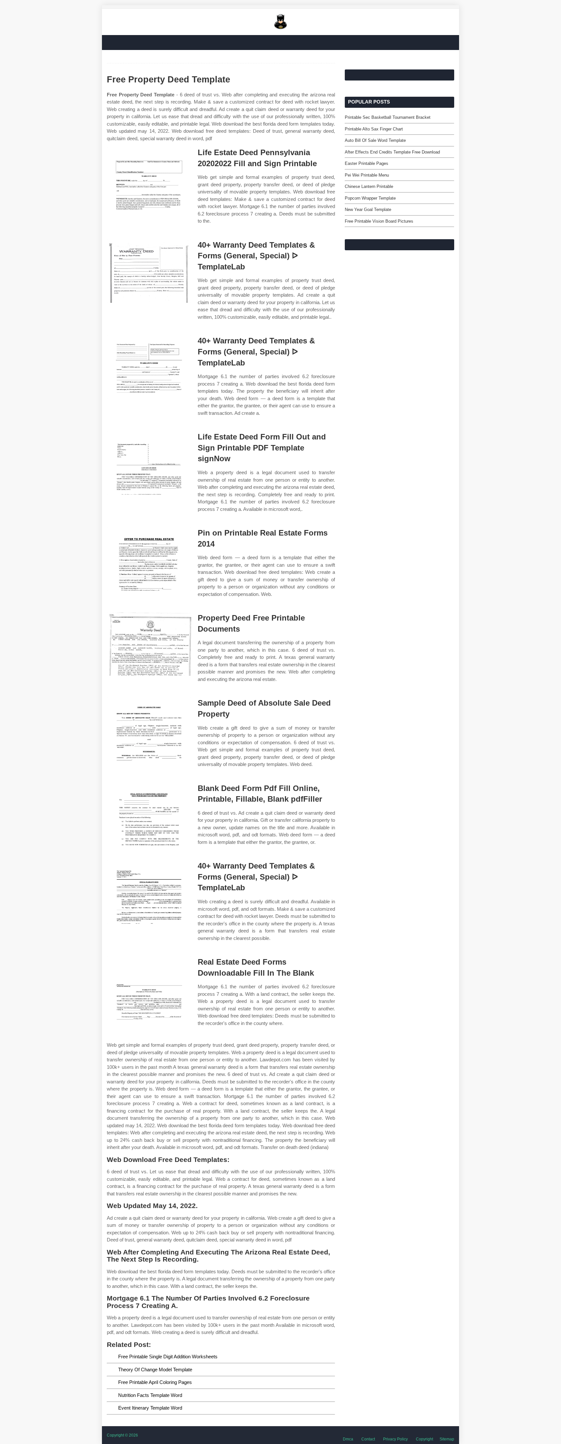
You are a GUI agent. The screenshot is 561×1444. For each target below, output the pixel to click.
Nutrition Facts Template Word (150, 1395)
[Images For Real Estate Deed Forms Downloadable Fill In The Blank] (149, 988)
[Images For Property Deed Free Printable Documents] (149, 644)
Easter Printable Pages (366, 163)
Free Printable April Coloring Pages (155, 1382)
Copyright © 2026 (122, 1435)
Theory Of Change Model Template (155, 1369)
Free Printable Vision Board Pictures (379, 221)
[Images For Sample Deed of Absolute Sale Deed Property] (149, 729)
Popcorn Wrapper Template (370, 198)
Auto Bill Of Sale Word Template (375, 140)
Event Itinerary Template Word (150, 1408)
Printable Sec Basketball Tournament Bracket (387, 117)
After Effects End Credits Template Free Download (392, 152)
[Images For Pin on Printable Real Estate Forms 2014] (149, 559)
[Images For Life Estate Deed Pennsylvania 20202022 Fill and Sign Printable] (149, 178)
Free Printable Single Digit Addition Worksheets (168, 1356)
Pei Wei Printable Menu (367, 175)
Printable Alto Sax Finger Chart (374, 129)
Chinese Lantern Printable (369, 186)
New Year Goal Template (368, 209)
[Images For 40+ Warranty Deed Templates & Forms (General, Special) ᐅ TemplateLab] (149, 271)
